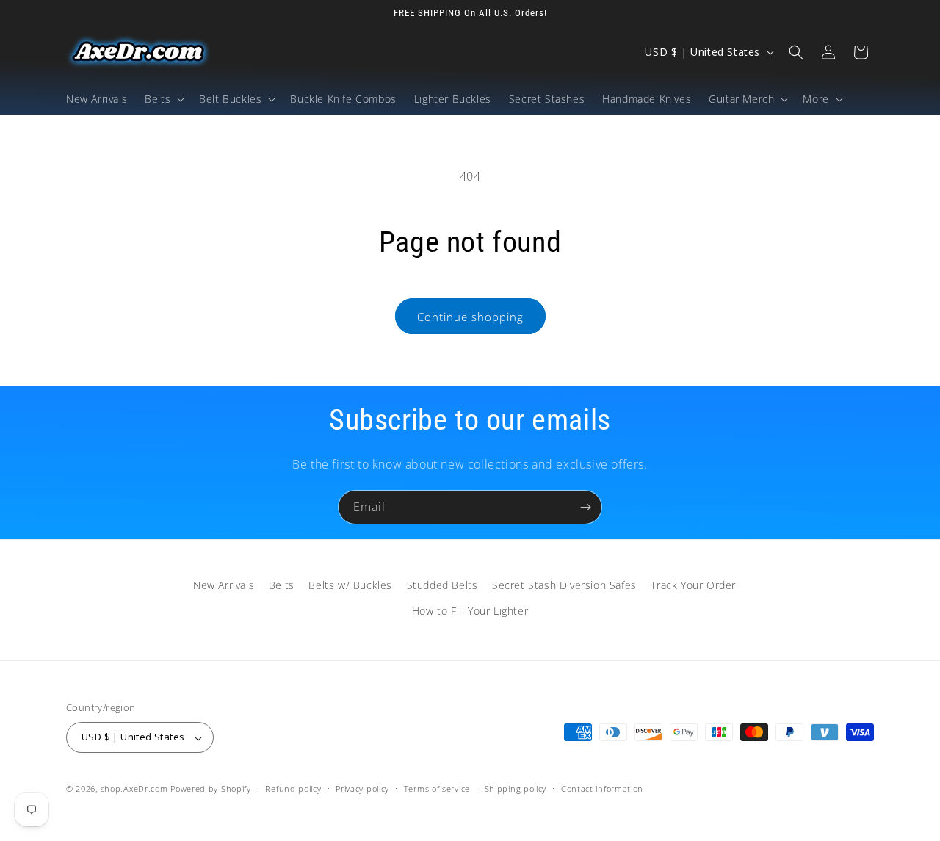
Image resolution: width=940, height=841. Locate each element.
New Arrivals (223, 585)
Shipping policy (516, 788)
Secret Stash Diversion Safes (564, 585)
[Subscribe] (585, 507)
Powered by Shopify (210, 789)
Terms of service (437, 788)
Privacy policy (362, 788)
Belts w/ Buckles (350, 585)
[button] (163, 99)
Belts (281, 585)
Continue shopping (470, 316)
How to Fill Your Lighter (470, 611)
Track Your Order (693, 585)
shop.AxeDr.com (134, 789)
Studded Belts (442, 585)
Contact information (602, 788)
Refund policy (293, 788)
